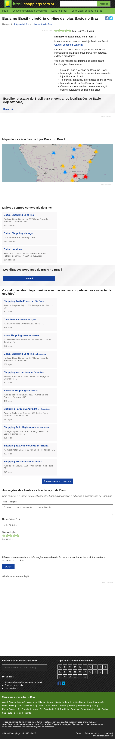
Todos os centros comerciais (57, 481)
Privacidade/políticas (103, 735)
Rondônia (64, 709)
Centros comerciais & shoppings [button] (29, 10)
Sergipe (17, 713)
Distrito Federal (62, 702)
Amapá (21, 702)
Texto (10, 501)
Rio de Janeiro (9, 709)
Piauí (94, 705)
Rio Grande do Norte (28, 709)
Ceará (50, 702)
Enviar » (8, 566)
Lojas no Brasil (11, 688)
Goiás (89, 702)
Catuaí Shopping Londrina (68, 44)
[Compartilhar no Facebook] (107, 18)
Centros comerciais (13, 685)
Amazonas (32, 702)
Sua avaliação (9, 532)
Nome (11, 519)
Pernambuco (83, 705)
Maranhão (99, 702)
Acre (4, 702)
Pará (54, 705)
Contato (79, 733)
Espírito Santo (78, 702)
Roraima (75, 709)
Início (5, 10)
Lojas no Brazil (59, 10)
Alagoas (12, 702)
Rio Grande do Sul (49, 709)
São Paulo (7, 713)
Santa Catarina (88, 709)
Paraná (8, 109)
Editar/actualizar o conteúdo (98, 733)
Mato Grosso (8, 705)
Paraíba (62, 705)
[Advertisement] (27, 53)
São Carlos (102, 709)
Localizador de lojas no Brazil (87, 10)
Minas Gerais (44, 705)
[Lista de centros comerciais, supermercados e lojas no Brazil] (31, 4)
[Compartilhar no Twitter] (111, 18)
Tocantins (28, 713)
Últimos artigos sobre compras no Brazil (23, 682)
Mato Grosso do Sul (26, 705)
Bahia (42, 702)
